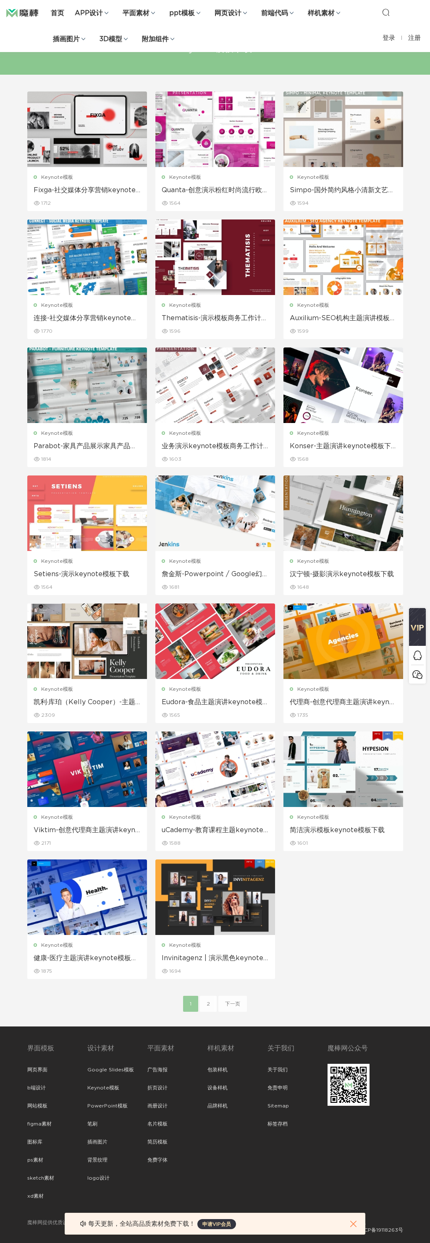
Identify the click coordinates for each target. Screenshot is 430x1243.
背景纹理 (97, 1159)
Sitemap (278, 1105)
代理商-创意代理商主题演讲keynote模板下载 (343, 702)
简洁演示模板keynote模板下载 (337, 830)
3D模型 (111, 39)
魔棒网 (27, 12)
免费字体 (157, 1159)
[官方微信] (417, 674)
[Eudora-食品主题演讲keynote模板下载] (215, 641)
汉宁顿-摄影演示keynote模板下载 (342, 574)
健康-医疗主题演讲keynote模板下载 (86, 958)
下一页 (232, 1003)
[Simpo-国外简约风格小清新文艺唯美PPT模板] (343, 129)
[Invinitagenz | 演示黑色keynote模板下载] (215, 897)
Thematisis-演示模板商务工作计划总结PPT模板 (215, 318)
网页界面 (37, 1069)
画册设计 (157, 1105)
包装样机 (217, 1069)
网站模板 (37, 1105)
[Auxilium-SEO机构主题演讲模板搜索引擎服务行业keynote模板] (343, 257)
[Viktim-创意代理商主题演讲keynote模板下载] (87, 769)
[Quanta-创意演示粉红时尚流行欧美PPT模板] (215, 129)
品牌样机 (217, 1105)
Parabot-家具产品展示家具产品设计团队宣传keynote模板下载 (85, 446)
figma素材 (39, 1123)
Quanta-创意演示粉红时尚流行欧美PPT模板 (215, 190)
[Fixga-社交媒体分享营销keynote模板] (87, 129)
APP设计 (89, 13)
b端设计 (36, 1087)
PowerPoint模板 (107, 1105)
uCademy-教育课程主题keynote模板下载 (212, 830)
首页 (57, 13)
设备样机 (217, 1087)
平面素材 (136, 13)
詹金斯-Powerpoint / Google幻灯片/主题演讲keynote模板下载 (215, 574)
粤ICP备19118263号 (380, 1230)
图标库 (34, 1141)
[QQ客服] (417, 655)
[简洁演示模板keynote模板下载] (343, 769)
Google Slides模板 (110, 1069)
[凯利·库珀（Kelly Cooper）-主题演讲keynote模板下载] (87, 641)
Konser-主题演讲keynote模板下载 (340, 446)
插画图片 (66, 39)
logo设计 (98, 1177)
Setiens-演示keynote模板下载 (81, 574)
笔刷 (92, 1123)
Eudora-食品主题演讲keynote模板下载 (212, 702)
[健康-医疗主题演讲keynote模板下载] (87, 897)
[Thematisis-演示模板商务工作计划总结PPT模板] (215, 257)
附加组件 (155, 39)
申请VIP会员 (216, 1224)
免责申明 (277, 1087)
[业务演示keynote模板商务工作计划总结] (215, 385)
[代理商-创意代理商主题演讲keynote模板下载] (343, 641)
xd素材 (35, 1196)
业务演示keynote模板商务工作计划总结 (212, 446)
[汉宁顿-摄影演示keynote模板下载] (343, 513)
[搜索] (386, 12)
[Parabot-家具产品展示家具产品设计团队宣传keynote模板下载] (87, 385)
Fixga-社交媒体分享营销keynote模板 (85, 190)
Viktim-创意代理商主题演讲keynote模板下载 (86, 830)
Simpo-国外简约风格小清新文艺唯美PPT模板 (342, 190)
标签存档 (277, 1123)
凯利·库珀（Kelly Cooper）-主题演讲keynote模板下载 (84, 702)
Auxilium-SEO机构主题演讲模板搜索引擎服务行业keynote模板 (343, 318)
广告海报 (157, 1069)
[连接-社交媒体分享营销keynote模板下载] (87, 257)
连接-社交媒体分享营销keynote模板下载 (86, 318)
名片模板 (157, 1123)
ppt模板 (182, 13)
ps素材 (35, 1159)
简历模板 (157, 1141)
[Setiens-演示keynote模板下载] (87, 513)
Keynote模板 (57, 177)
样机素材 (321, 13)
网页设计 (228, 13)
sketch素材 (40, 1177)
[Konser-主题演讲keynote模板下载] (343, 385)
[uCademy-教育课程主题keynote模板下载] (215, 769)
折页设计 (157, 1087)
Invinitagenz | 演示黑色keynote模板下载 (212, 958)
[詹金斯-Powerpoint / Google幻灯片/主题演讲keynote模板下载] (215, 513)
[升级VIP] (417, 627)
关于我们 (277, 1069)
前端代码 (274, 13)
